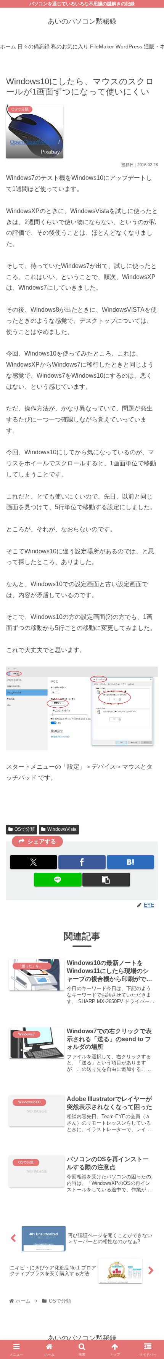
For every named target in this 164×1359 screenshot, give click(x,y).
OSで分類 (24, 829)
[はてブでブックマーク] (130, 862)
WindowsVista (62, 829)
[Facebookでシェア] (82, 862)
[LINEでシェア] (57, 879)
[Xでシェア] (33, 862)
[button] (106, 879)
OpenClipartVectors (33, 142)
